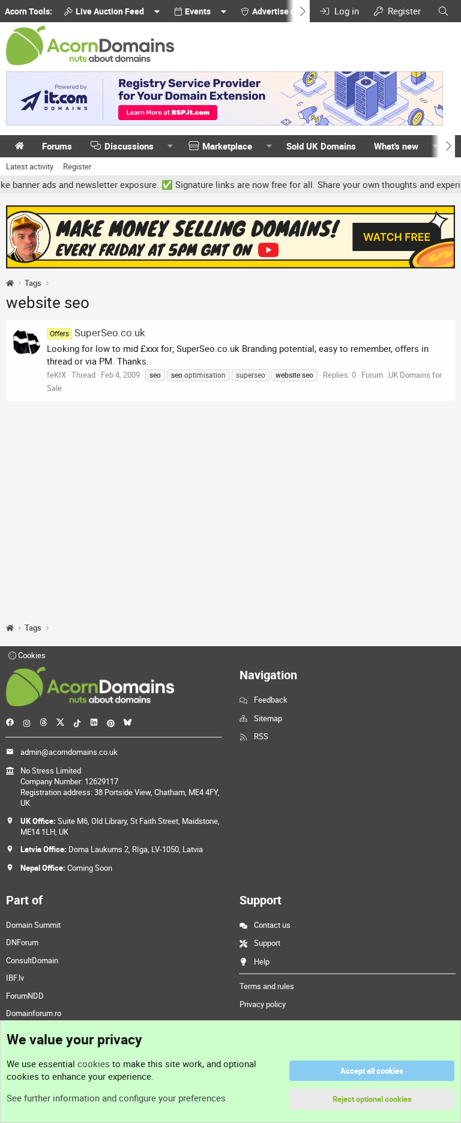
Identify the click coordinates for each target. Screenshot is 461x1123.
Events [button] (198, 11)
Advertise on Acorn (288, 11)
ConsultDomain (32, 960)
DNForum (22, 942)
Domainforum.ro (33, 1013)
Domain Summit (33, 924)
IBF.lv (15, 977)
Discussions (129, 146)
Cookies (31, 655)
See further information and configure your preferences (116, 1098)
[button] (170, 146)
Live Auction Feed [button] (110, 11)
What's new (396, 146)
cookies (93, 1064)
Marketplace (227, 146)
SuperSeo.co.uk (97, 332)
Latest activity (29, 166)
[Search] (443, 11)
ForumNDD (25, 995)
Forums (57, 146)
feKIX (56, 374)
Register (77, 166)
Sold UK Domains (321, 146)
